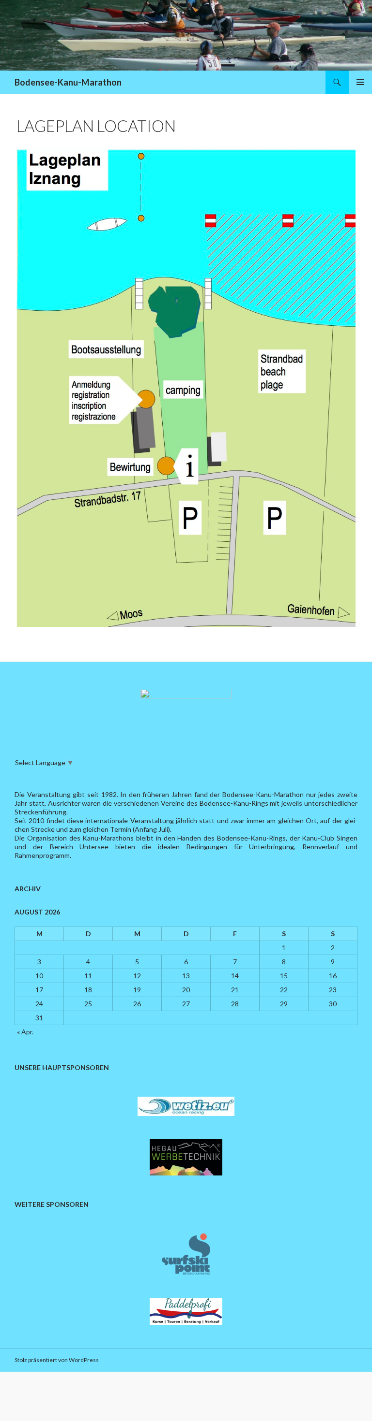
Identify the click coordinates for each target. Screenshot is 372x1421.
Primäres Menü (360, 82)
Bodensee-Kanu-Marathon (68, 82)
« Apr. (25, 1032)
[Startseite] (186, 712)
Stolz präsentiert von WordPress (57, 1359)
